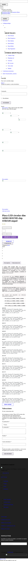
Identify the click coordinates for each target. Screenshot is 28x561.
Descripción (7, 262)
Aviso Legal (4, 516)
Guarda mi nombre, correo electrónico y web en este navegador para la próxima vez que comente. (14, 449)
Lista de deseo (7, 502)
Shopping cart (11, 58)
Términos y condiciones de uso (8, 525)
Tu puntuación (6, 421)
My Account (10, 63)
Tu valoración (5, 427)
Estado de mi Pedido (8, 504)
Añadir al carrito (10, 237)
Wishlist (9, 68)
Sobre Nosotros (7, 499)
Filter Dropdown (11, 38)
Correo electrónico (6, 441)
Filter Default (11, 35)
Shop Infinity (11, 46)
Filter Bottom (11, 43)
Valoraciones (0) (16, 262)
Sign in (2, 83)
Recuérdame (6, 98)
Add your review (6, 211)
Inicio (3, 107)
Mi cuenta (6, 507)
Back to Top (3, 559)
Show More (7, 404)
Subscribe (26, 546)
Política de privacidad (6, 522)
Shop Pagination (11, 48)
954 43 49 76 (6, 473)
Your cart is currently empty (7, 80)
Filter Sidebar (11, 41)
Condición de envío (5, 519)
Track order (10, 65)
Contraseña (3, 91)
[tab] (7, 263)
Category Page (11, 55)
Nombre (4, 435)
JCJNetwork (10, 552)
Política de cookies (5, 528)
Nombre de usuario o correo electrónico (10, 84)
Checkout (10, 60)
